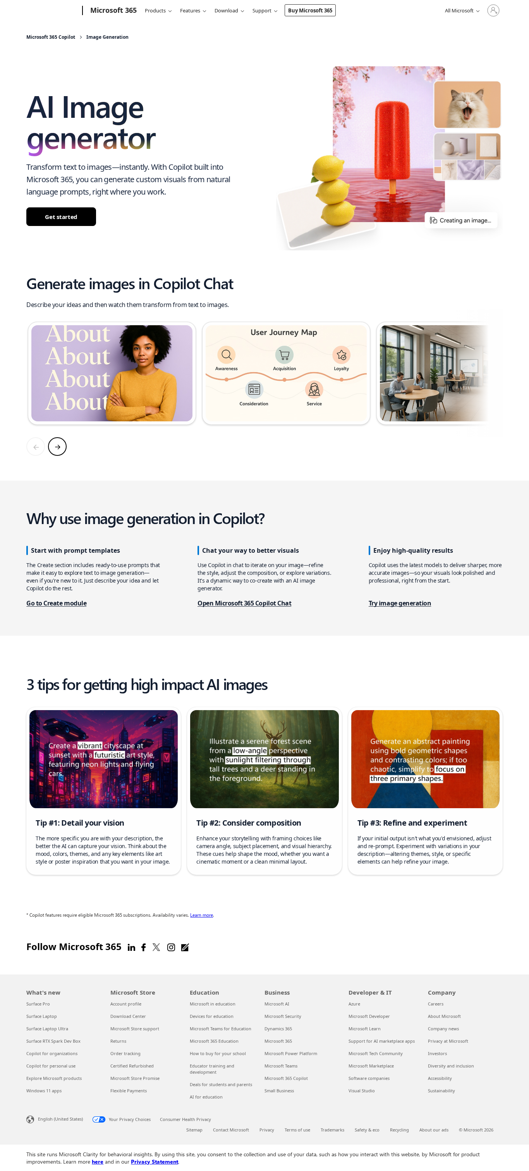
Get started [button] (61, 217)
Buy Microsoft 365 (310, 10)
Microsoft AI (276, 1004)
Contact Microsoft (231, 1130)
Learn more (201, 915)
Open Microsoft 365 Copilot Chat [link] (244, 603)
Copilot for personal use (51, 1066)
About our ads (433, 1130)
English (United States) (60, 1119)
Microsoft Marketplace (371, 1066)
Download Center (128, 1016)
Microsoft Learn (365, 1028)
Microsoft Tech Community (376, 1053)
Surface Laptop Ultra (47, 1028)
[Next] (57, 446)
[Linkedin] (131, 946)
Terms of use (297, 1130)
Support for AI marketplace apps (382, 1041)
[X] (156, 946)
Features (190, 10)
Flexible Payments (128, 1090)
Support (261, 10)
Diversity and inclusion (451, 1066)
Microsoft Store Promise (135, 1078)
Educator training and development (212, 1069)
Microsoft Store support (134, 1028)
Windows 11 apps (44, 1090)
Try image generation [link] (400, 603)
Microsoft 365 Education (214, 1041)
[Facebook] (143, 946)
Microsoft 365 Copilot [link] (50, 37)
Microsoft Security (282, 1016)
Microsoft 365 (278, 1041)
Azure (354, 1004)
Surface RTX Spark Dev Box (53, 1041)
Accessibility (440, 1078)
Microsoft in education (212, 1004)
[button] (103, 791)
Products (155, 10)
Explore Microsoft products (54, 1078)
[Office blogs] (185, 946)
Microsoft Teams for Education (220, 1028)
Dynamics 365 (278, 1028)
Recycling (399, 1130)
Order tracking (125, 1053)
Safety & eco (367, 1130)
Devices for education (212, 1016)
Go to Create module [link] (56, 603)
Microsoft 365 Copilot (286, 1078)
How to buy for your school (218, 1053)
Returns (118, 1041)
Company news (443, 1028)
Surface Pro (38, 1004)
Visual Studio (362, 1090)
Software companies (369, 1078)
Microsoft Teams (280, 1066)
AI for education (206, 1097)
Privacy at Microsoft (448, 1041)
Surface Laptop (41, 1016)
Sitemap (194, 1130)
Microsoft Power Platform (290, 1053)
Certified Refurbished (132, 1066)
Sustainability (441, 1090)
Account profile (125, 1004)
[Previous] (35, 446)
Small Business (279, 1090)
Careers (435, 1004)
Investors (437, 1053)
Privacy (266, 1130)
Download (226, 10)
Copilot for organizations (51, 1053)
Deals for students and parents (221, 1084)
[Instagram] (171, 946)
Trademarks (332, 1130)
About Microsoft (444, 1016)
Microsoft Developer (369, 1016)
